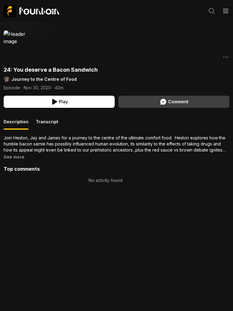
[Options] (225, 57)
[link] (31, 11)
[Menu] (225, 11)
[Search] (211, 11)
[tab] (16, 124)
